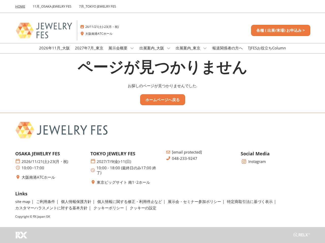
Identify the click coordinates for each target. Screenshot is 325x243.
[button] (280, 30)
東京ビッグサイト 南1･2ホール (123, 182)
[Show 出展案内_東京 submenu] (205, 48)
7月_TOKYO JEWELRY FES (97, 6)
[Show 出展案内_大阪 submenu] (168, 48)
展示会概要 (118, 47)
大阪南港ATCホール (98, 33)
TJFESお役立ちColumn (267, 47)
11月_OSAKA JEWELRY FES (52, 6)
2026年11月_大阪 (54, 47)
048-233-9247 (184, 158)
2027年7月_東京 (89, 47)
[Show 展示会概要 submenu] (132, 48)
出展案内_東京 (188, 47)
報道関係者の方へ (227, 47)
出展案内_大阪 (152, 47)
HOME (20, 6)
